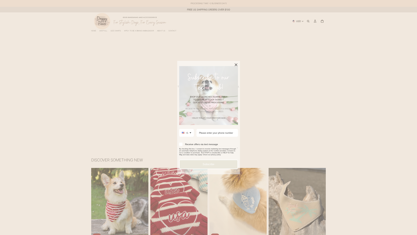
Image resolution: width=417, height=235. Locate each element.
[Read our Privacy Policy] (237, 149)
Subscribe (208, 164)
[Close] (236, 65)
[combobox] (186, 133)
